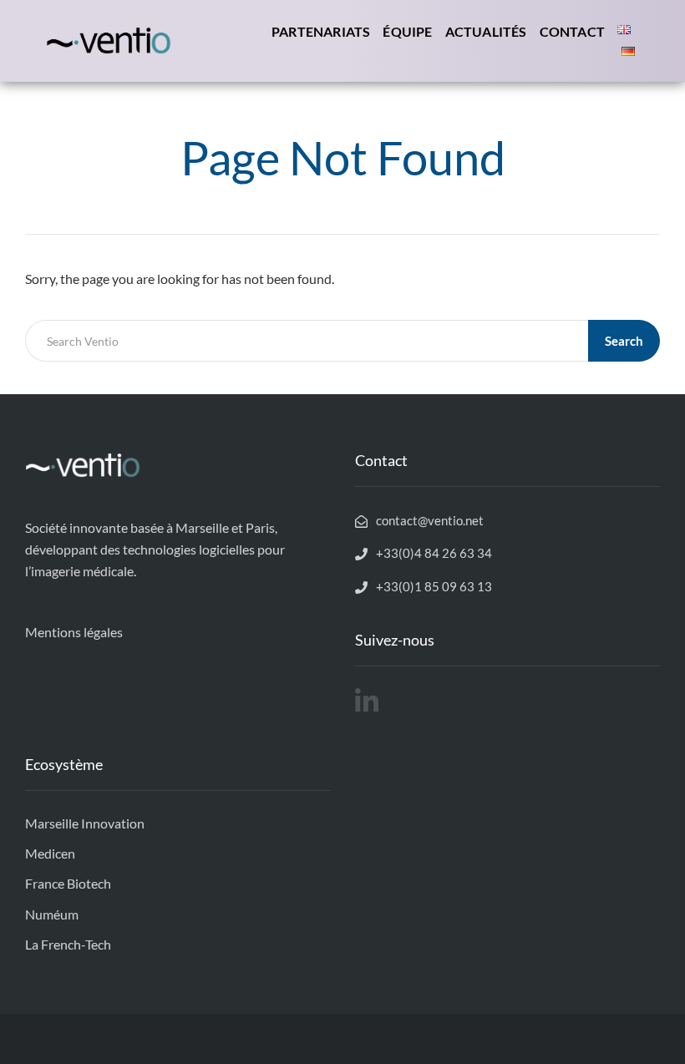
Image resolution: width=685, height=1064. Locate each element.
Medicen (50, 853)
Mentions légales (74, 632)
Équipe (407, 31)
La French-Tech (68, 944)
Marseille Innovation (85, 823)
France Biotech (68, 883)
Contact (572, 31)
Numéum (52, 914)
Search (624, 340)
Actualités (486, 31)
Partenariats (320, 31)
